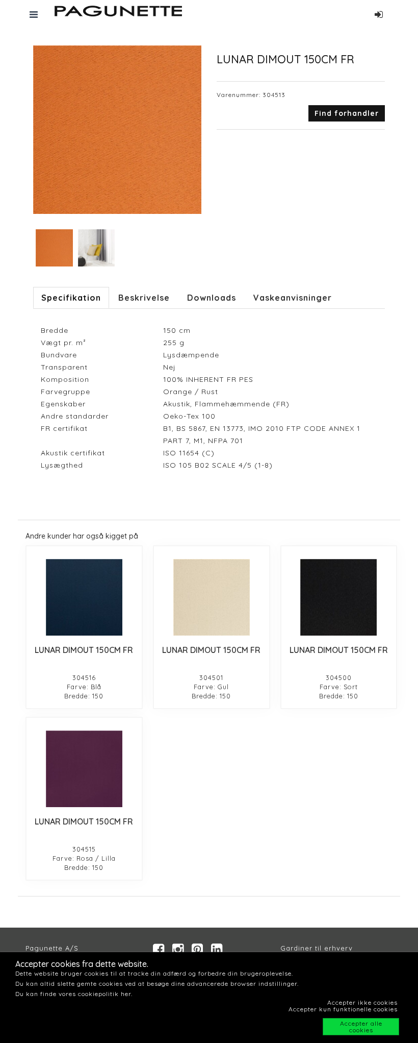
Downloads (211, 298)
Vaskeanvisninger (292, 298)
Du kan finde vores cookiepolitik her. (74, 994)
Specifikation (71, 298)
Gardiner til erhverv (316, 948)
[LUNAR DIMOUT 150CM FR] (84, 597)
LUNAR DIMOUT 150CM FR (84, 650)
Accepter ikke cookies (362, 1002)
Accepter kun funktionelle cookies (343, 1009)
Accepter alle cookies (361, 1027)
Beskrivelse (144, 298)
